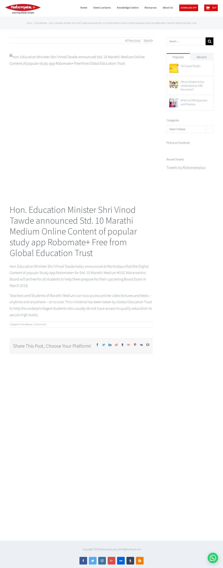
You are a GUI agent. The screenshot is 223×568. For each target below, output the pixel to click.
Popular (178, 57)
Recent (202, 57)
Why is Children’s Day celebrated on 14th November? (192, 85)
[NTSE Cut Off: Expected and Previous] (173, 101)
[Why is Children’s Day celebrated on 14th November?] (173, 82)
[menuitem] (86, 7)
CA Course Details (190, 66)
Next (147, 40)
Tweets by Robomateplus (186, 167)
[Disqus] (81, 397)
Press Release (26, 324)
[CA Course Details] (173, 67)
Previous (133, 40)
